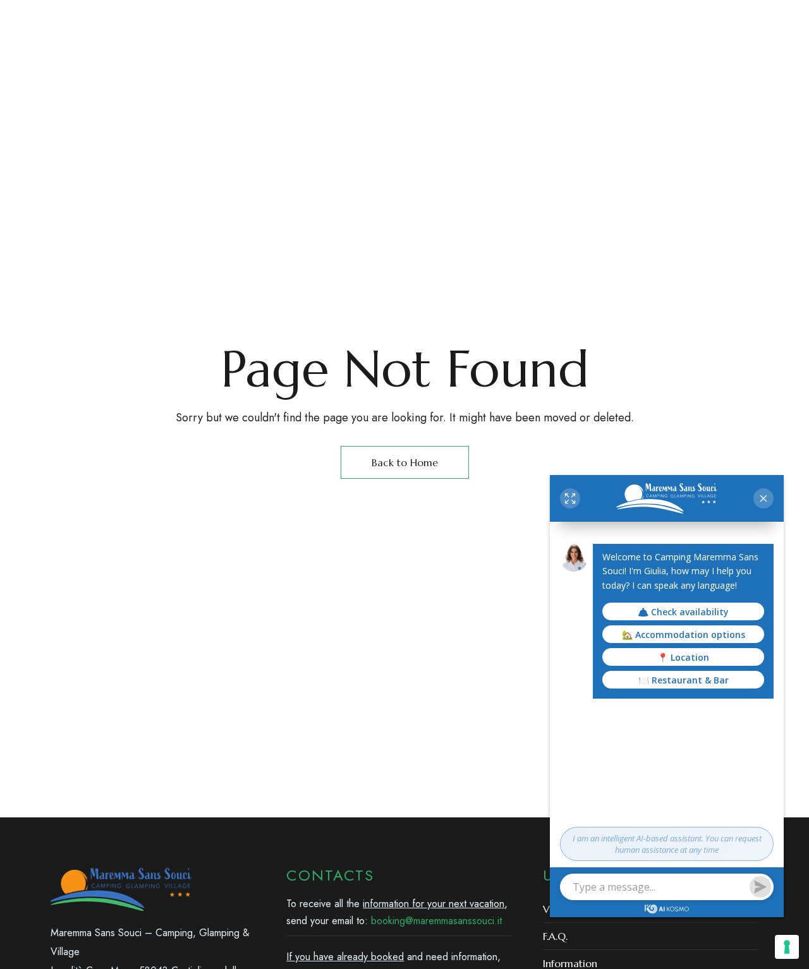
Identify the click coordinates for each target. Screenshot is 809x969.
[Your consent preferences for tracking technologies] (787, 947)
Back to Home (405, 462)
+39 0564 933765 (464, 18)
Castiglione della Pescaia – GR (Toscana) (155, 18)
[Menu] (62, 75)
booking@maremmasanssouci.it (679, 18)
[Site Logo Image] (493, 75)
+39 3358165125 (550, 18)
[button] (630, 75)
